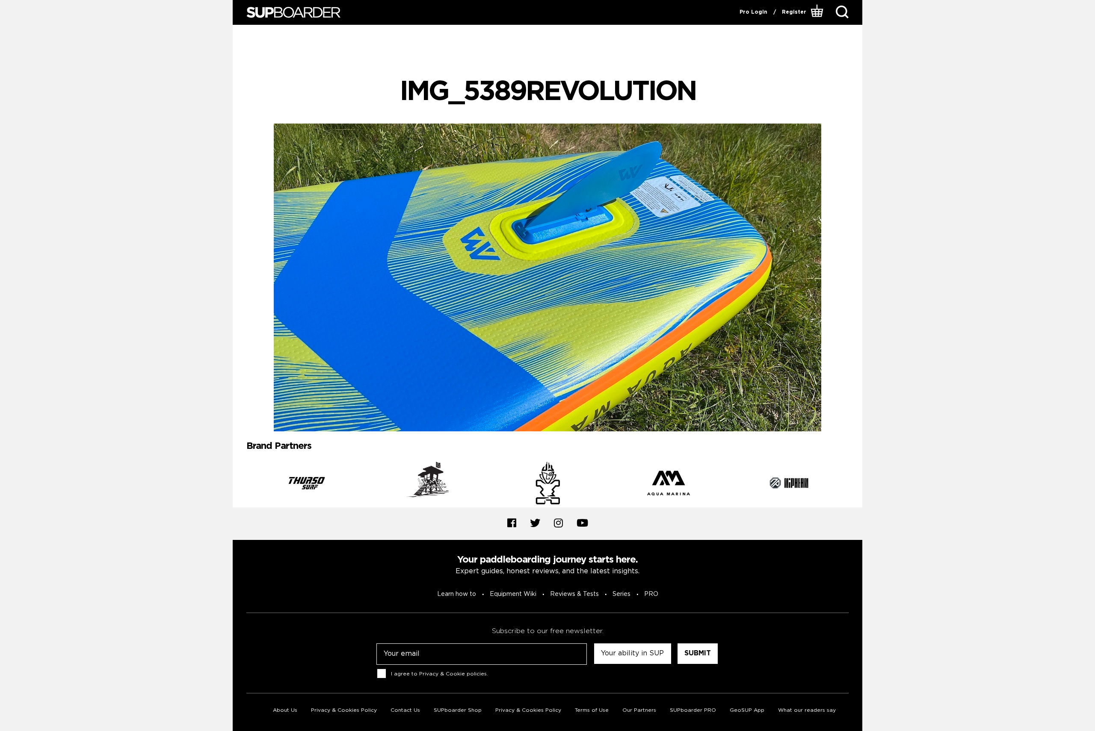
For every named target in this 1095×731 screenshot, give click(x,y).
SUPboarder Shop (458, 710)
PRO (651, 594)
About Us (285, 710)
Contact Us (405, 710)
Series (621, 594)
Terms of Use (592, 710)
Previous (240, 484)
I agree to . (439, 673)
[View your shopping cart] (818, 12)
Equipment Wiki (513, 594)
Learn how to (456, 594)
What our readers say (807, 710)
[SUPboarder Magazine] (293, 12)
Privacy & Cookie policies (453, 673)
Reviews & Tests (574, 594)
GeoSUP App (747, 710)
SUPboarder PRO (693, 710)
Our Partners (639, 710)
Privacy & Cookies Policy (344, 710)
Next (855, 484)
